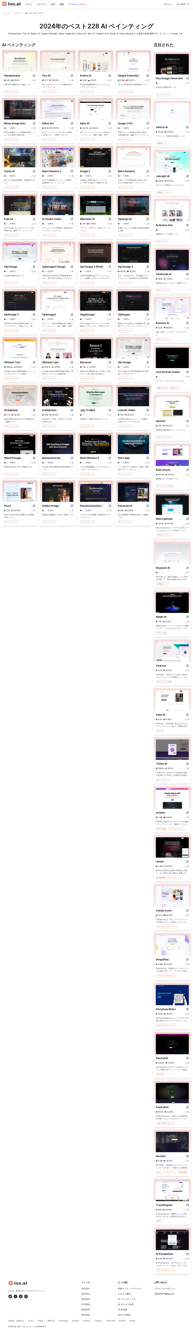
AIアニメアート (162, 241)
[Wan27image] (34, 458)
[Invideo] (187, 812)
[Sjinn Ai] (109, 123)
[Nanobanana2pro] (109, 505)
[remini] (187, 861)
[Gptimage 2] (34, 314)
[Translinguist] (187, 1205)
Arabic (132, 1321)
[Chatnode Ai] (187, 274)
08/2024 (85, 1299)
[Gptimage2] (72, 314)
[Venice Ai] (187, 127)
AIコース (160, 731)
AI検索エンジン (162, 143)
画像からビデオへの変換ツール (168, 388)
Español (75, 1321)
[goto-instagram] (21, 1296)
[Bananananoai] (72, 458)
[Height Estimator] (147, 75)
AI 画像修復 (161, 878)
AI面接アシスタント (164, 192)
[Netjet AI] (187, 617)
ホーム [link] (29, 4)
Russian (122, 1321)
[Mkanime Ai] (109, 219)
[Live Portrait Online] (187, 372)
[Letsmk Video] (147, 410)
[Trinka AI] (187, 763)
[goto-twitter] (10, 1296)
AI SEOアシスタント (164, 535)
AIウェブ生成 (161, 633)
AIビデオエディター (176, 829)
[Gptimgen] (147, 314)
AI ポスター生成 (125, 1304)
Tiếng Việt (110, 1321)
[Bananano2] (147, 505)
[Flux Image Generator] (187, 78)
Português (63, 1321)
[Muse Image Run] (34, 123)
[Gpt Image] (34, 266)
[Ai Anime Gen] (187, 225)
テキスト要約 (124, 1293)
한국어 (31, 1321)
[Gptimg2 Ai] (147, 219)
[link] (12, 3)
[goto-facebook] (15, 1296)
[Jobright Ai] (187, 176)
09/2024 (85, 1293)
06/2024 (85, 1309)
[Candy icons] (187, 910)
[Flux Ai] (72, 75)
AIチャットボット (163, 290)
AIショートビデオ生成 (165, 486)
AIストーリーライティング (166, 1172)
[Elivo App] (147, 458)
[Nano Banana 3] (72, 171)
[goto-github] (26, 1296)
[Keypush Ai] (187, 568)
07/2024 (85, 1304)
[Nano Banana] (147, 171)
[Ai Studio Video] (72, 219)
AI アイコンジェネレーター (166, 927)
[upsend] (187, 421)
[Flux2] (34, 505)
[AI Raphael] (34, 410)
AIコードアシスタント (165, 437)
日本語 (183, 4)
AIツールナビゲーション (165, 1270)
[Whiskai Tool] (34, 362)
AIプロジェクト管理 (164, 682)
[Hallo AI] (187, 714)
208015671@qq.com (164, 1293)
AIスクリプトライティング (166, 1025)
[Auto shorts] (187, 470)
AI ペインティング (11, 92)
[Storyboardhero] (187, 1009)
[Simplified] (187, 959)
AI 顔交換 (122, 1309)
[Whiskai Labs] (72, 362)
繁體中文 (51, 1321)
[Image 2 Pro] (147, 123)
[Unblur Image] (72, 505)
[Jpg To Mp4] (109, 410)
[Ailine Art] (72, 123)
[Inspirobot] (187, 1107)
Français (98, 1321)
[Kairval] (34, 219)
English (11, 1321)
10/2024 (85, 1288)
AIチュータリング (163, 780)
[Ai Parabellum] (187, 1254)
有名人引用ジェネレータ (165, 1123)
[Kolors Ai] (109, 75)
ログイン (168, 4)
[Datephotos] (72, 410)
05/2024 (85, 1314)
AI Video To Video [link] (77, 4)
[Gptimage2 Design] (72, 266)
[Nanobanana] (34, 75)
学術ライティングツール (129, 1288)
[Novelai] (187, 1156)
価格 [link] (62, 4)
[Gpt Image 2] (147, 266)
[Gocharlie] (187, 1058)
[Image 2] (109, 171)
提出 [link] (53, 4)
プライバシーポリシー (164, 1288)
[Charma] (187, 665)
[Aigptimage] (109, 314)
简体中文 (20, 1321)
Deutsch (86, 1321)
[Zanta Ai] (34, 171)
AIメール (160, 1074)
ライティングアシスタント (166, 976)
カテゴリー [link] (41, 4)
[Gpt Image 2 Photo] (109, 266)
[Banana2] (109, 362)
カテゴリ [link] (18, 13)
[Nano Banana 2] (109, 458)
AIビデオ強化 (161, 829)
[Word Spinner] (187, 519)
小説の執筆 (183, 1172)
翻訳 (158, 1221)
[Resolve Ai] (187, 323)
